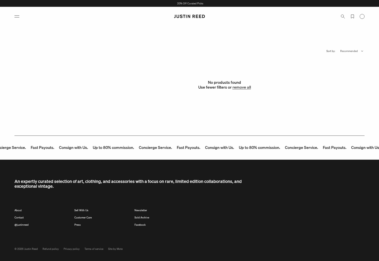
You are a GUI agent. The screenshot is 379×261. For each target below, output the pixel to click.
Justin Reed (31, 249)
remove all (241, 87)
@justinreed (21, 225)
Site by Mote (115, 249)
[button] (16, 16)
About (18, 210)
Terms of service (93, 249)
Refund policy (51, 249)
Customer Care (83, 217)
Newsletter (140, 210)
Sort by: (330, 51)
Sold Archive (141, 217)
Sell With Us (81, 210)
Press (77, 225)
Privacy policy (72, 249)
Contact (19, 217)
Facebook (140, 225)
